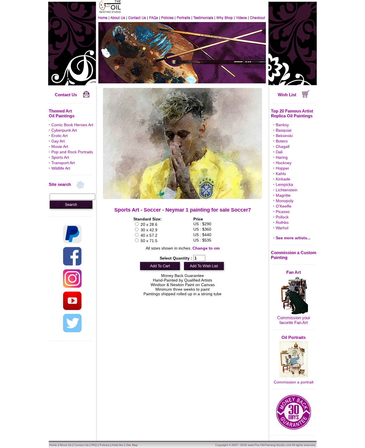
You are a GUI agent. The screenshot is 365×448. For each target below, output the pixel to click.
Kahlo (281, 173)
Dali (279, 152)
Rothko (282, 222)
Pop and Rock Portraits (72, 152)
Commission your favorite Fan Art (293, 320)
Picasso (283, 211)
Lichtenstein (286, 190)
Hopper (282, 168)
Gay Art (58, 141)
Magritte (283, 195)
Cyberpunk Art (64, 130)
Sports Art (60, 157)
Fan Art (293, 272)
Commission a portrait (293, 382)
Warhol (282, 228)
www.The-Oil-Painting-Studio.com (269, 445)
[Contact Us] (86, 96)
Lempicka (284, 184)
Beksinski (284, 135)
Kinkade (283, 179)
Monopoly (284, 200)
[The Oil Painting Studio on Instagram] (72, 286)
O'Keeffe (283, 206)
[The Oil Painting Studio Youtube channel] (72, 308)
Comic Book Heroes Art (72, 124)
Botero (282, 141)
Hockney (283, 162)
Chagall (282, 146)
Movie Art (59, 146)
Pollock (282, 217)
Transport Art (63, 162)
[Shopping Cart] (306, 96)
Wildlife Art (60, 168)
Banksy (282, 124)
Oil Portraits (293, 337)
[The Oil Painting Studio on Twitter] (72, 331)
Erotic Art (59, 135)
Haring (282, 157)
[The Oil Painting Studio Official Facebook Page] (72, 264)
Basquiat (283, 130)
